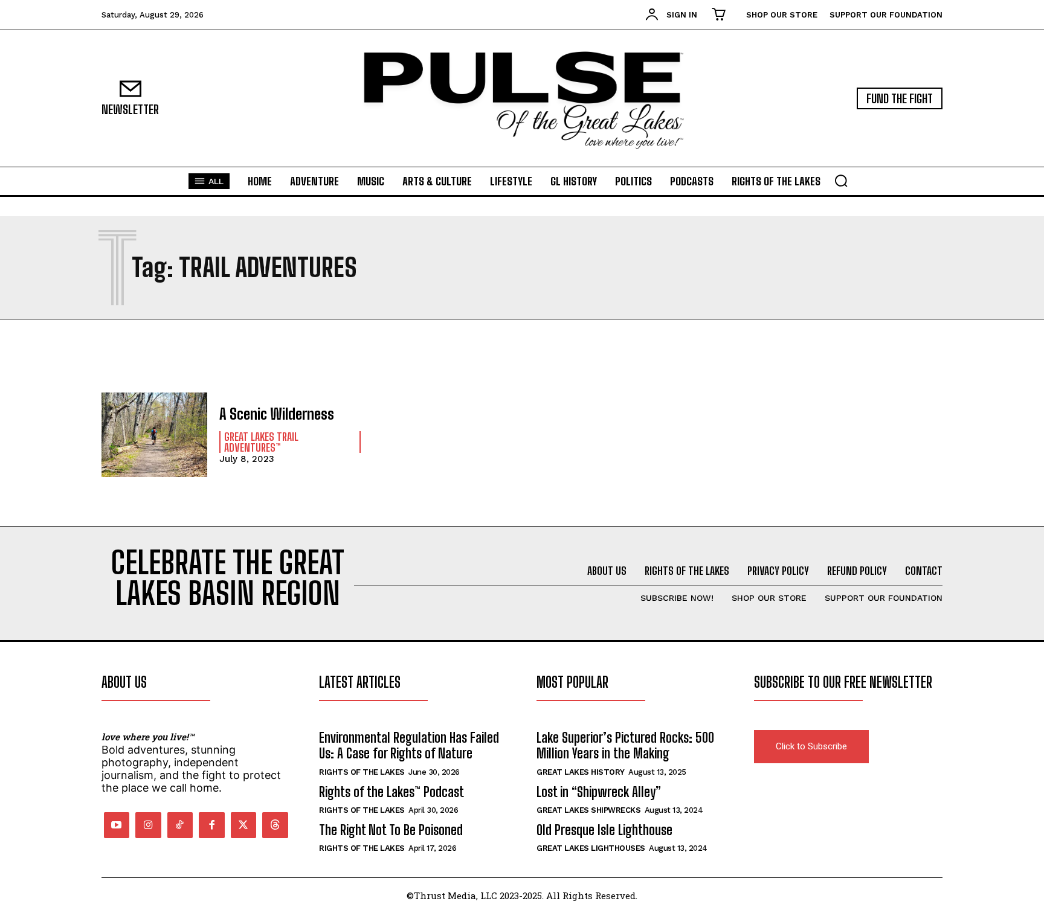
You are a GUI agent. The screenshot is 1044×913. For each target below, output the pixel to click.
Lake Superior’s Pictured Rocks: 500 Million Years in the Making (625, 745)
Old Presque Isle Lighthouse (604, 830)
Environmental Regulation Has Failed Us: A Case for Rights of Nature (409, 745)
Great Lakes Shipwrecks (588, 810)
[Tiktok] (180, 825)
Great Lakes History (580, 772)
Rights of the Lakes (362, 772)
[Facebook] (212, 825)
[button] (841, 180)
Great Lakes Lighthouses (590, 848)
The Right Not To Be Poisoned (391, 830)
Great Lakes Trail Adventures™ (261, 442)
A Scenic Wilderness (276, 414)
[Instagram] (148, 825)
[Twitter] (244, 825)
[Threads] (275, 825)
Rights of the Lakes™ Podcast (391, 792)
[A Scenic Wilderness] (154, 434)
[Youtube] (117, 825)
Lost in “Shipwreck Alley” (598, 792)
